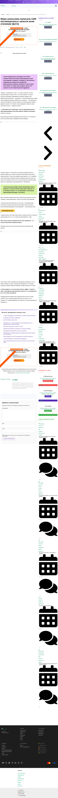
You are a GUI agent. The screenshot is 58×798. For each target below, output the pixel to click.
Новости (8, 14)
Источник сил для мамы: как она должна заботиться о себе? (47, 437)
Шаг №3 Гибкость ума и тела (10, 320)
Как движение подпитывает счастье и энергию (14, 330)
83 (39, 706)
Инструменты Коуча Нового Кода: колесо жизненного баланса (47, 222)
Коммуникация (21, 778)
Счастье (19, 784)
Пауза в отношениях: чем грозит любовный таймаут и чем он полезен (47, 301)
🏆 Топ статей (41, 743)
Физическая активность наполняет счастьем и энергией (17, 328)
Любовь (19, 782)
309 (39, 479)
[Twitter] (27, 2)
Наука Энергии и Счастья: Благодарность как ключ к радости (18, 336)
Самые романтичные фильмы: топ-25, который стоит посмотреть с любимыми (47, 342)
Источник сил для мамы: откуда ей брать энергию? (47, 553)
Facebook (22, 372)
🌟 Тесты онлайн (42, 752)
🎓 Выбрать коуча (42, 745)
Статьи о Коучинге (21, 773)
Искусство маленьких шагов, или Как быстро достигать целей (48, 664)
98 (39, 647)
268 (39, 538)
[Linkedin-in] (32, 2)
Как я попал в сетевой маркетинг (45, 605)
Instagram (17, 372)
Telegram (28, 372)
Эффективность (21, 775)
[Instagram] (31, 2)
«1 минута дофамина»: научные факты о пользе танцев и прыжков (19, 315)
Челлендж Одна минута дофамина (11, 317)
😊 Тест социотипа (42, 749)
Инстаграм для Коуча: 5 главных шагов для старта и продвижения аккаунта (47, 183)
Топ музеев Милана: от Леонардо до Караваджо (15, 338)
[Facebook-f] (25, 2)
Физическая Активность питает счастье (13, 326)
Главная (2, 14)
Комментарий (5, 408)
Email (3, 428)
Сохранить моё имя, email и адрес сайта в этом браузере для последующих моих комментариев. (16, 436)
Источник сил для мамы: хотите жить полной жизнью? (48, 496)
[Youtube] (23, 2)
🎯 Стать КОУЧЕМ (41, 747)
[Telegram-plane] (29, 2)
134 (39, 595)
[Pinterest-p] (34, 2)
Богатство (20, 780)
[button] (48, 133)
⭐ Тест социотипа (21, 795)
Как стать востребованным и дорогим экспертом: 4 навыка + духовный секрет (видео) (46, 261)
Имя (3, 423)
